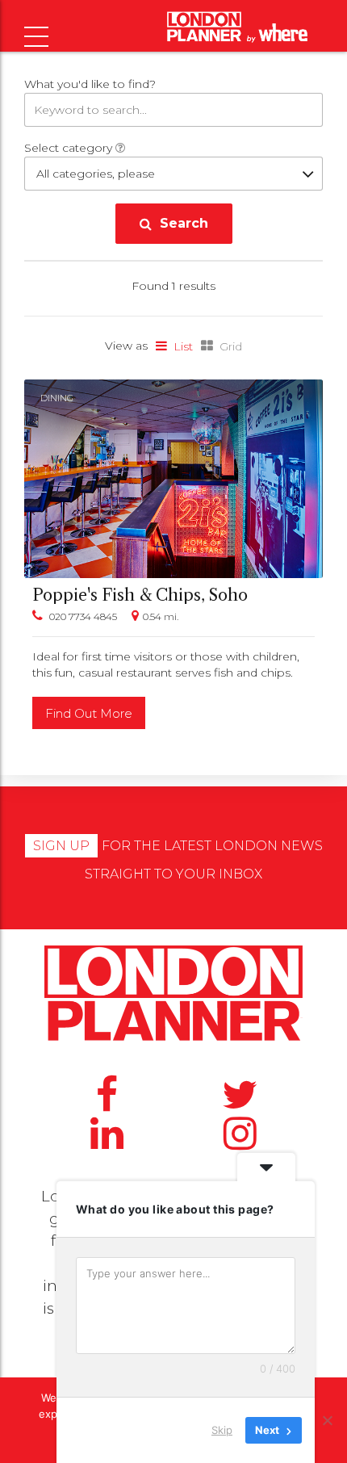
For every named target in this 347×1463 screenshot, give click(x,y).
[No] (327, 1420)
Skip (221, 1429)
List (183, 346)
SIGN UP (61, 845)
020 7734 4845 (83, 616)
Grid (230, 346)
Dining (56, 398)
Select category (69, 147)
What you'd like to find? (90, 84)
